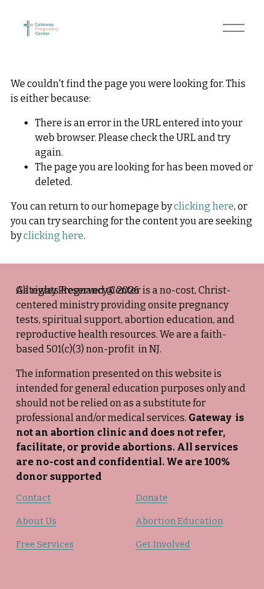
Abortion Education (179, 520)
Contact (33, 497)
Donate (152, 497)
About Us (36, 520)
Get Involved (163, 544)
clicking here (204, 206)
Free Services (45, 544)
